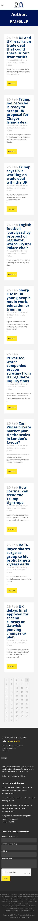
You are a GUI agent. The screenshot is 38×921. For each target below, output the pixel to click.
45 (6, 716)
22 (17, 696)
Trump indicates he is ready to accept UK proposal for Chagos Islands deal (18, 111)
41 (12, 712)
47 (17, 716)
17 (17, 692)
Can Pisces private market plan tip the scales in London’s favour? (19, 433)
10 (6, 688)
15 (6, 692)
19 (27, 692)
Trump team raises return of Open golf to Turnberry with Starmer (16, 817)
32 (17, 704)
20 (6, 696)
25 (6, 700)
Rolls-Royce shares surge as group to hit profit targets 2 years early (19, 554)
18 (22, 692)
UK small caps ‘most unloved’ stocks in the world (18, 798)
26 (12, 700)
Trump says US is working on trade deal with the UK (18, 175)
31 (12, 704)
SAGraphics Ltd (23, 917)
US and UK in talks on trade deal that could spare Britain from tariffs (19, 47)
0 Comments (20, 63)
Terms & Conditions (18, 776)
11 (12, 688)
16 (12, 692)
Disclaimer (5, 776)
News (23, 60)
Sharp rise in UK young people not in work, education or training (19, 300)
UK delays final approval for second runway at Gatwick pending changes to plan (18, 621)
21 (12, 696)
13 (22, 688)
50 (6, 720)
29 (27, 700)
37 (17, 708)
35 (6, 708)
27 (17, 700)
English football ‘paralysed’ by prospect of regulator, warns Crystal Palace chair (19, 236)
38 (22, 708)
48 (22, 716)
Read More (11, 83)
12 (17, 688)
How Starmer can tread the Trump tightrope (17, 495)
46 (12, 716)
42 (17, 712)
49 (27, 716)
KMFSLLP (10, 63)
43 (22, 712)
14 (27, 688)
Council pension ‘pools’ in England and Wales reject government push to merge (17, 806)
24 (27, 696)
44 (27, 712)
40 (6, 712)
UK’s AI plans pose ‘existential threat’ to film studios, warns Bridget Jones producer (16, 788)
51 (12, 720)
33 (22, 704)
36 (12, 708)
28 (22, 700)
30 (6, 704)
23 (22, 696)
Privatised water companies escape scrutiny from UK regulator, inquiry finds (19, 369)
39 (27, 708)
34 (27, 704)
